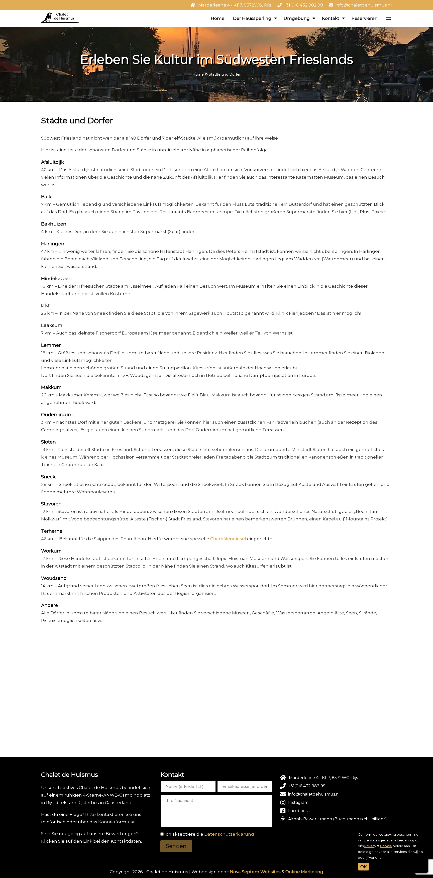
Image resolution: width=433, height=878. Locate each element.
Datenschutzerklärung (229, 834)
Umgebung (297, 18)
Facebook (298, 810)
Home (218, 18)
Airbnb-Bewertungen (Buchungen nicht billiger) (337, 819)
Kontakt (330, 18)
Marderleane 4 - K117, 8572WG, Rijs (234, 5)
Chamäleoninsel (228, 538)
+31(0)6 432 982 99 (303, 5)
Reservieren (365, 18)
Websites (270, 871)
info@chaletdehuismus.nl (363, 5)
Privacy (370, 846)
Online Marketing (304, 871)
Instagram (298, 802)
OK (363, 866)
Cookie (386, 846)
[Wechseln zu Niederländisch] (388, 18)
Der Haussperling (252, 18)
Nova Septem (244, 871)
